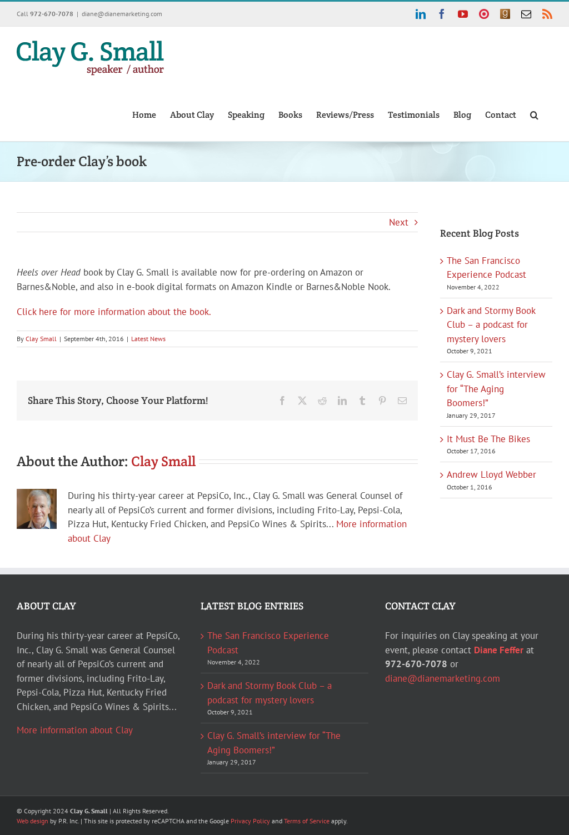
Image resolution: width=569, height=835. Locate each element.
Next (398, 222)
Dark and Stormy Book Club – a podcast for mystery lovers (491, 324)
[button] (534, 114)
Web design (32, 821)
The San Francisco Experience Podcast (268, 642)
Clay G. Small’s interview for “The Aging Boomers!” (496, 388)
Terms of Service (307, 821)
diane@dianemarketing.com (122, 13)
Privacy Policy (250, 821)
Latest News (148, 338)
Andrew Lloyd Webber (491, 474)
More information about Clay (75, 730)
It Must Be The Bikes (488, 439)
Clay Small (41, 338)
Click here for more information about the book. (114, 312)
